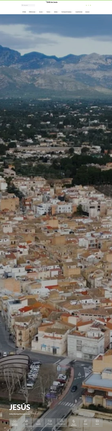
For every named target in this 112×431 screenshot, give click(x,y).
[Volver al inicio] (56, 5)
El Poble (24, 11)
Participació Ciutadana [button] (66, 11)
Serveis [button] (40, 11)
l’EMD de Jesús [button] (32, 11)
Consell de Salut (78, 11)
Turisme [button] (48, 11)
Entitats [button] (55, 11)
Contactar (87, 11)
